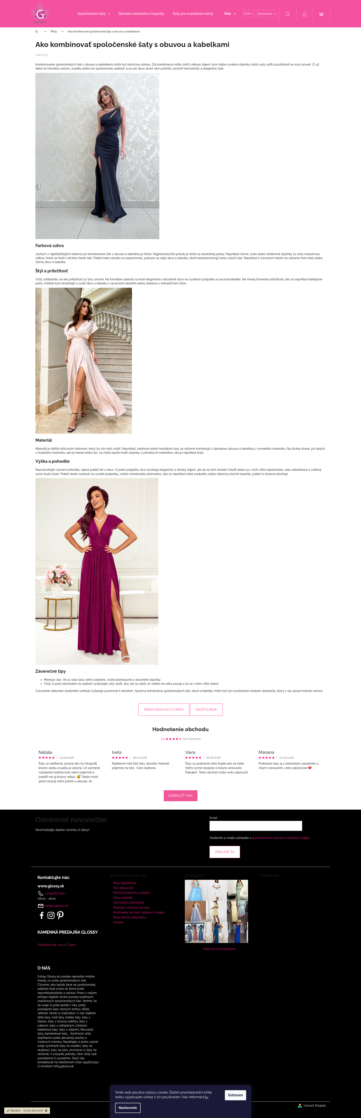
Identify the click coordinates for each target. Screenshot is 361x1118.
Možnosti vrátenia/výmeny (131, 907)
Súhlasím (235, 1095)
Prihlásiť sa (224, 852)
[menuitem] (93, 13)
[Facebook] (42, 915)
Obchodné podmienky (128, 902)
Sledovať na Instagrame (219, 949)
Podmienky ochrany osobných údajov (139, 912)
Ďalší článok (206, 709)
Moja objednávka (124, 883)
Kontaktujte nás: (54, 877)
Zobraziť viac (180, 796)
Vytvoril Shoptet (314, 1105)
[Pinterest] (60, 915)
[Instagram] (51, 915)
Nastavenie (128, 1108)
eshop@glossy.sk (56, 905)
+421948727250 (54, 893)
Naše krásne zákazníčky (129, 917)
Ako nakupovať (123, 887)
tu (206, 1097)
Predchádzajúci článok (164, 709)
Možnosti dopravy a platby (131, 892)
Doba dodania (123, 897)
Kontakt (118, 922)
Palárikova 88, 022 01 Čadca (57, 945)
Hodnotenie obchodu (180, 729)
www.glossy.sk (51, 886)
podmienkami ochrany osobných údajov (281, 838)
